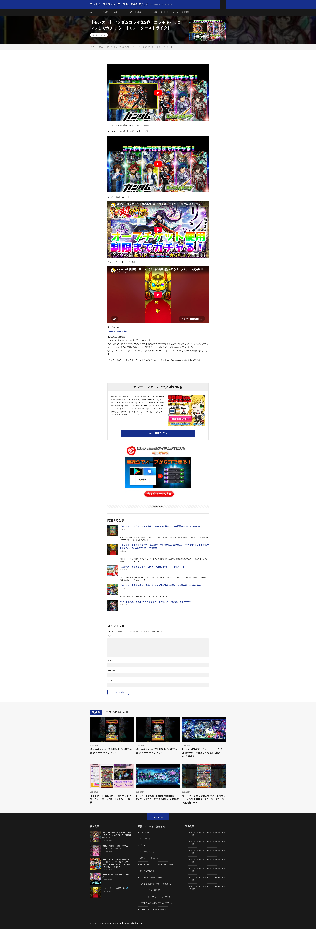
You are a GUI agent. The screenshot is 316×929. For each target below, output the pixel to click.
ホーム (92, 12)
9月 (219, 841)
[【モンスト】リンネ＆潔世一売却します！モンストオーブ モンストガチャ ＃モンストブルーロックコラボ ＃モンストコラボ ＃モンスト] (95, 864)
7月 (213, 832)
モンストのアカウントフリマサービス (157, 897)
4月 (203, 832)
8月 (216, 832)
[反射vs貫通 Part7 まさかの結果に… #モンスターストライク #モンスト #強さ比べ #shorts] (95, 836)
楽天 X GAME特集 (147, 871)
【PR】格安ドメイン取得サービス (153, 909)
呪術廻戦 (185, 12)
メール (111, 671)
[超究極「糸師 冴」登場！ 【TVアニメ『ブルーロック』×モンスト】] (95, 850)
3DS (139, 12)
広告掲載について (147, 852)
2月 (197, 832)
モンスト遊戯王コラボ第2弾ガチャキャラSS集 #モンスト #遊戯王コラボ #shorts (155, 602)
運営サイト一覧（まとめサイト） (153, 858)
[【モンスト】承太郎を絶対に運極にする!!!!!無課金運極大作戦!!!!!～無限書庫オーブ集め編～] (112, 589)
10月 (223, 841)
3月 (200, 832)
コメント (110, 636)
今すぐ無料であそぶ (158, 433)
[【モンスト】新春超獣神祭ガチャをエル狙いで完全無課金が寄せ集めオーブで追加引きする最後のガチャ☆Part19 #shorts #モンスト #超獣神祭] (112, 549)
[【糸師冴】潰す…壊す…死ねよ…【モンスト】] (95, 879)
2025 (190, 841)
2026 (190, 832)
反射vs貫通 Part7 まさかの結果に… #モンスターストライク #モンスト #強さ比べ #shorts (116, 835)
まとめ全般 (103, 12)
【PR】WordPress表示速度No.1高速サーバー (157, 903)
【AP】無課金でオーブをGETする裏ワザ (155, 884)
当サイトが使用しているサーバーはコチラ (156, 865)
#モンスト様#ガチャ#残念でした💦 (115, 888)
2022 (190, 868)
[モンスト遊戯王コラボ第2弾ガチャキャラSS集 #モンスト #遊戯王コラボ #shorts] (112, 605)
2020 (190, 887)
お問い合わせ (145, 832)
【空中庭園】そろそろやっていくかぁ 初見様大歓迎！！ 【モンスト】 (152, 567)
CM (167, 12)
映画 (155, 12)
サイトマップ (145, 839)
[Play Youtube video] (158, 92)
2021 (190, 878)
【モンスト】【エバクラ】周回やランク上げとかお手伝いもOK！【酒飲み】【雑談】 (112, 799)
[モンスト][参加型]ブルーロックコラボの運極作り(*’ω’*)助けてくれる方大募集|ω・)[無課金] (203, 752)
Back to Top (158, 817)
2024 (190, 850)
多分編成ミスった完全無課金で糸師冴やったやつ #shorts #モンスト (112, 751)
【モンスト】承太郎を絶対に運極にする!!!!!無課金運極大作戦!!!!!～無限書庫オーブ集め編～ (160, 585)
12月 (194, 844)
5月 (206, 832)
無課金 (102, 35)
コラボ (114, 12)
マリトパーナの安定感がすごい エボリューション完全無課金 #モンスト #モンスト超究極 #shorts (204, 799)
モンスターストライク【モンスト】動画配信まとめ (124, 923)
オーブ (175, 12)
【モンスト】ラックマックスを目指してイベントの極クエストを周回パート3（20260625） (160, 526)
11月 (189, 844)
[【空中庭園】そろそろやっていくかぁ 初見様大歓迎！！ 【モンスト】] (112, 570)
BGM (132, 12)
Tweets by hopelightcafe (117, 331)
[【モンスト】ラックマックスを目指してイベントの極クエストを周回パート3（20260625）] (112, 530)
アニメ (147, 12)
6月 (209, 832)
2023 (190, 859)
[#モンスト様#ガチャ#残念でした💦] (95, 892)
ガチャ (123, 12)
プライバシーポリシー (148, 845)
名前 (110, 661)
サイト (110, 681)
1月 (193, 832)
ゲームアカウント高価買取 (150, 890)
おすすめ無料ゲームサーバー (151, 877)
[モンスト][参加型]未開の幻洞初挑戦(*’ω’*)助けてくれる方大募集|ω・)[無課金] (157, 797)
